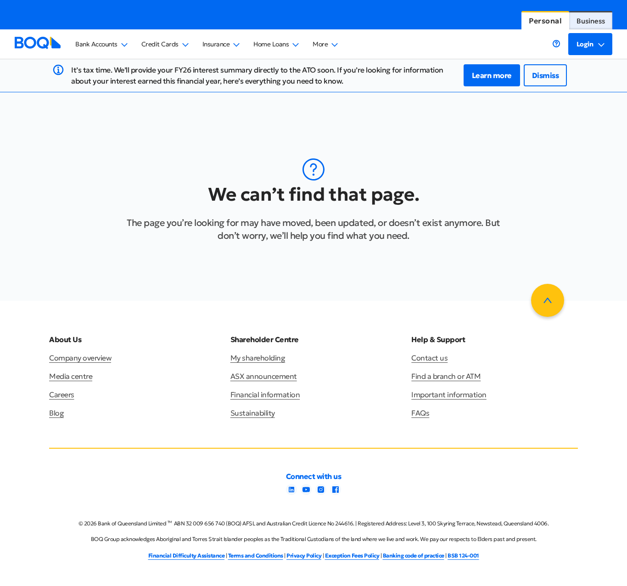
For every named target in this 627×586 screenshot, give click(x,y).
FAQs (420, 412)
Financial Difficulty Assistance (186, 555)
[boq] (38, 46)
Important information (449, 394)
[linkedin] (291, 492)
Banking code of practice (413, 555)
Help (556, 43)
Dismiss (545, 75)
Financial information (265, 394)
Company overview (80, 357)
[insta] (320, 492)
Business (591, 21)
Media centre (70, 376)
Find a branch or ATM (446, 376)
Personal (545, 20)
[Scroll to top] (547, 300)
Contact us (429, 357)
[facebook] (335, 492)
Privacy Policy (303, 555)
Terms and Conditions (255, 555)
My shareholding (258, 357)
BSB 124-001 (463, 555)
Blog (56, 412)
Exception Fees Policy (352, 555)
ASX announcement (263, 376)
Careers (61, 394)
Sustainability (252, 412)
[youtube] (306, 492)
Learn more (492, 75)
